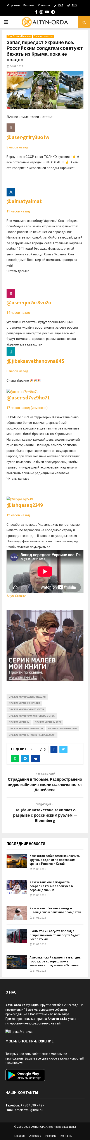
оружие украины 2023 (48, 722)
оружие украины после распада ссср (32, 735)
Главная (19, 1135)
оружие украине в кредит (24, 703)
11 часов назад (18, 211)
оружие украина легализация (27, 697)
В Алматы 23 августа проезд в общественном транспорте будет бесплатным (54, 935)
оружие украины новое (62, 728)
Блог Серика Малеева (19, 36)
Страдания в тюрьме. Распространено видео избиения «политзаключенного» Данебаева (45, 784)
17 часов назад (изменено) (27, 408)
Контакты (44, 5)
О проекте (13, 5)
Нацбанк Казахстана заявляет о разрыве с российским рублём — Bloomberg (45, 815)
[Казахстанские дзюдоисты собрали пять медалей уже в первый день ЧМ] (17, 887)
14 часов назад (18, 313)
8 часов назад (17, 147)
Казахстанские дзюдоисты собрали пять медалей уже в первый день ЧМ (51, 886)
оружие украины (19, 722)
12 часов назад (18, 515)
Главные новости (43, 36)
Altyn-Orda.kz (16, 596)
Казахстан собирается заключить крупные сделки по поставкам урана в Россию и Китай (54, 860)
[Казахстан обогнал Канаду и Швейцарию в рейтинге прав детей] (17, 913)
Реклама (28, 5)
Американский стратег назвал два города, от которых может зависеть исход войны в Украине (55, 961)
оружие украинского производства (32, 716)
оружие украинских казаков (26, 709)
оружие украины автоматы (26, 728)
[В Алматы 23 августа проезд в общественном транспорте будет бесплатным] (17, 936)
